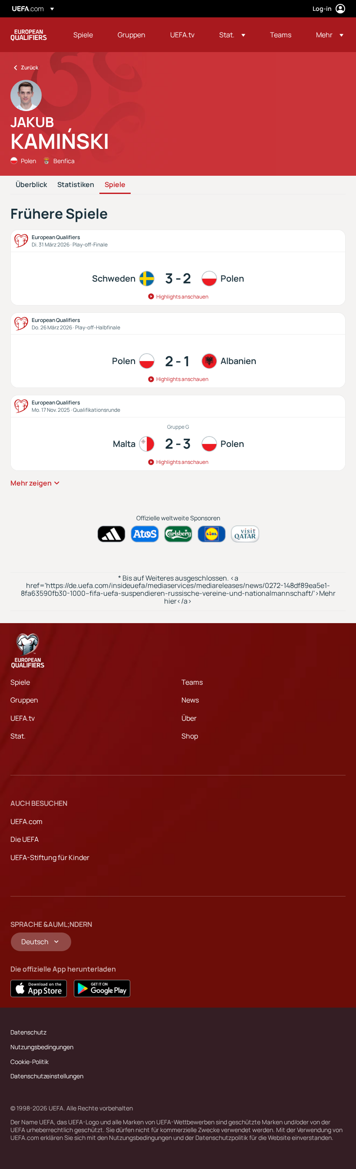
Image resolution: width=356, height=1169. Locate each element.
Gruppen (24, 700)
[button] (232, 34)
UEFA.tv (22, 718)
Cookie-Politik (29, 1061)
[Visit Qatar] (245, 533)
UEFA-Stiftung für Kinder (49, 857)
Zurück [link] (29, 67)
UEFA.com (26, 821)
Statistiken (75, 185)
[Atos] (145, 533)
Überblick (31, 185)
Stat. (18, 736)
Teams (192, 682)
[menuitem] (85, 34)
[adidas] (111, 533)
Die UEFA (24, 839)
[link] (83, 34)
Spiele (115, 185)
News (190, 700)
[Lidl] (212, 533)
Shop (189, 736)
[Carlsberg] (178, 533)
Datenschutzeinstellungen (46, 1076)
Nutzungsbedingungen (41, 1047)
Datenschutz (28, 1032)
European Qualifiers (28, 34)
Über (189, 718)
